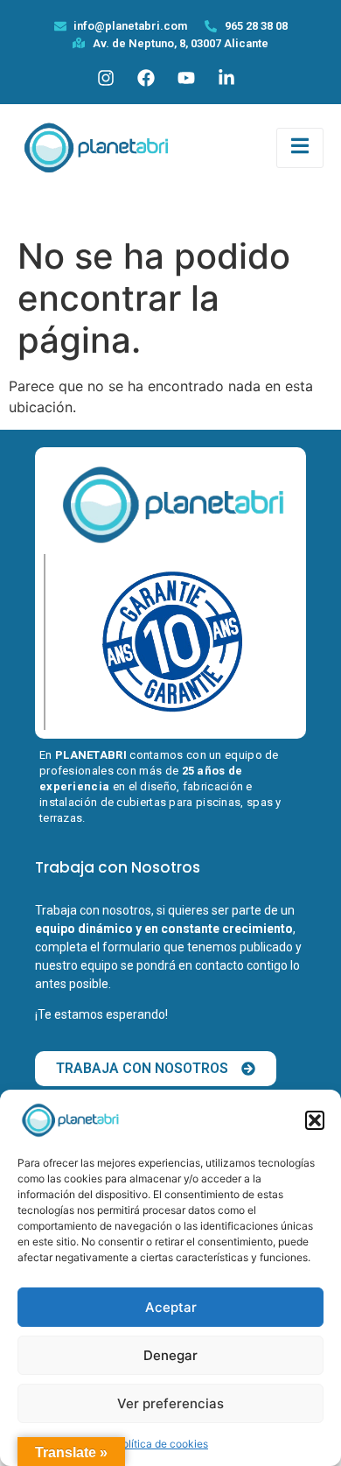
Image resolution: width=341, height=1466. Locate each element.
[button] (315, 1120)
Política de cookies (161, 1443)
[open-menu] (300, 148)
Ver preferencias (170, 1403)
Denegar (170, 1355)
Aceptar (171, 1307)
